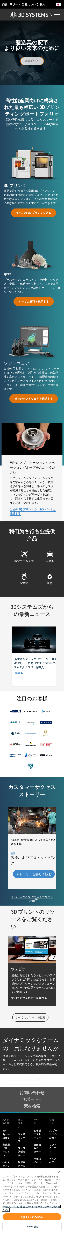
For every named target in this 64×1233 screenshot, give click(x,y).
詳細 (17, 673)
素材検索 (32, 1106)
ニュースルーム (21, 1123)
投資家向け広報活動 (21, 1165)
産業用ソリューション (6, 1150)
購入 (42, 4)
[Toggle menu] (57, 14)
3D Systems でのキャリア (24, 1080)
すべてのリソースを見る (30, 1017)
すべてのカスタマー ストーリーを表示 (32, 899)
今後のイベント (37, 1162)
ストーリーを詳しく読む (34, 874)
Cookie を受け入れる (32, 1216)
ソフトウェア (52, 1146)
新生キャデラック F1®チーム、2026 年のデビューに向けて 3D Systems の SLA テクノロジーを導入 (37, 663)
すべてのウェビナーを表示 (27, 998)
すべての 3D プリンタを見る (33, 213)
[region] (32, 1200)
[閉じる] (59, 1172)
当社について (30, 4)
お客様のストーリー (37, 1134)
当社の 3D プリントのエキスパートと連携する (33, 511)
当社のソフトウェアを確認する (34, 398)
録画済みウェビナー (37, 1148)
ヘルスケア (52, 1160)
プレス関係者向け (21, 1151)
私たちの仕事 (6, 1121)
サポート (15, 4)
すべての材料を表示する (34, 301)
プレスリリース (21, 1137)
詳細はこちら (32, 61)
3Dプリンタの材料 (53, 1134)
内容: (5, 4)
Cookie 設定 (32, 1226)
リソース (37, 1121)
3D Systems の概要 (7, 1134)
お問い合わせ (32, 1092)
